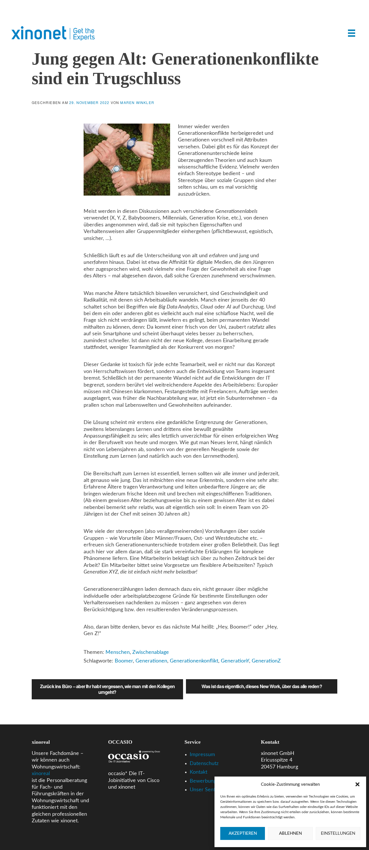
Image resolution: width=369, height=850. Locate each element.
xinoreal (41, 773)
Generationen (151, 661)
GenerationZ (266, 661)
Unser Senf (202, 789)
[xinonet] (55, 37)
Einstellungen (338, 833)
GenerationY (235, 661)
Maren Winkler (137, 102)
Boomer (124, 661)
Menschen (118, 652)
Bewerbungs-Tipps (211, 781)
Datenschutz (204, 763)
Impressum (202, 754)
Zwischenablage (150, 652)
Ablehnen (290, 833)
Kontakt (198, 772)
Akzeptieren (243, 833)
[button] (357, 784)
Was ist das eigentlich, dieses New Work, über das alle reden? (262, 686)
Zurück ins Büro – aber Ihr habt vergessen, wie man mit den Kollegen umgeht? (107, 689)
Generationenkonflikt (194, 661)
